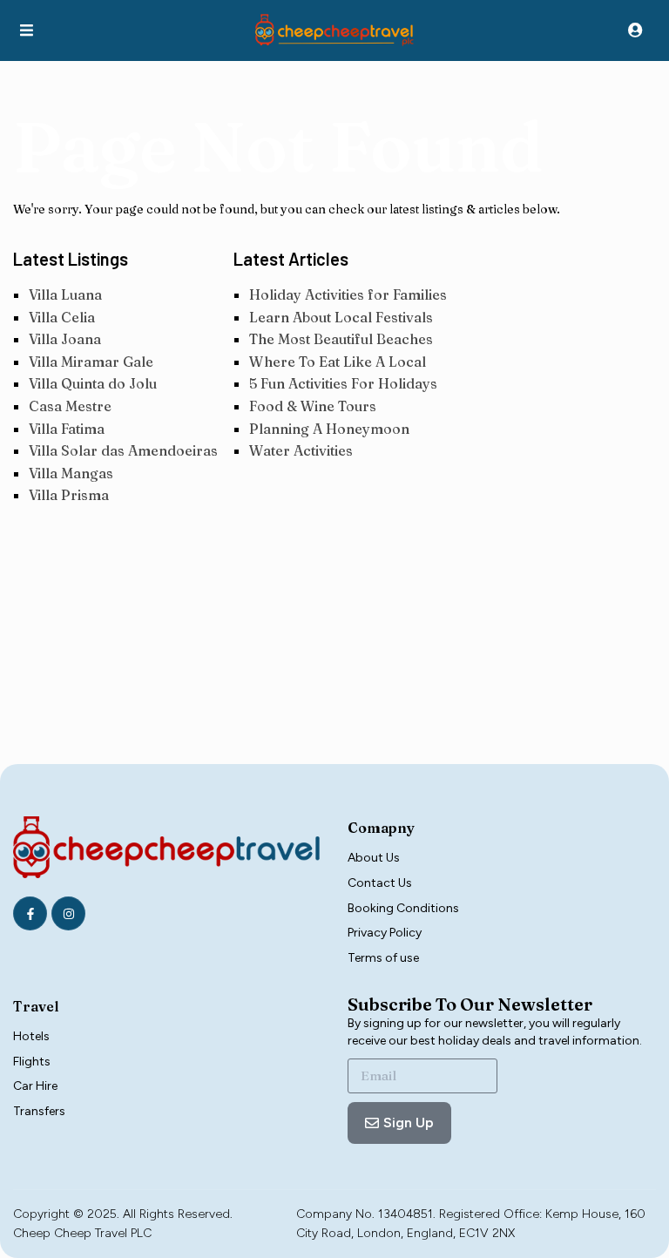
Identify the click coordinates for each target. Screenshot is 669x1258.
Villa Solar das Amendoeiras (123, 450)
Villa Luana (65, 294)
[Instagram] (68, 913)
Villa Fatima (67, 428)
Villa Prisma (69, 495)
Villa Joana (65, 339)
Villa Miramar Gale (91, 361)
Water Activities (301, 450)
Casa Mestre (70, 406)
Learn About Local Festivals (341, 317)
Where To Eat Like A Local (337, 361)
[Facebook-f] (30, 913)
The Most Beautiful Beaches (341, 339)
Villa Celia (62, 317)
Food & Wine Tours (312, 406)
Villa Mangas (71, 473)
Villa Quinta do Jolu (93, 383)
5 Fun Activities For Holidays (343, 383)
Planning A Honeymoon (329, 428)
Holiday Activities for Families (348, 294)
